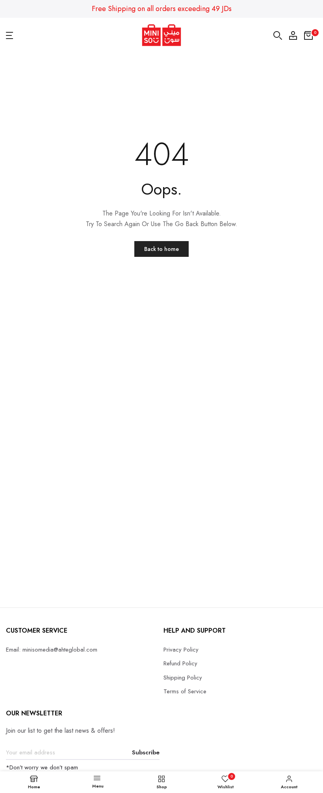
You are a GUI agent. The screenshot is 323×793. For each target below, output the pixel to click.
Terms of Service (184, 691)
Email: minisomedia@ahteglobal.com (51, 649)
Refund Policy (180, 663)
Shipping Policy (182, 677)
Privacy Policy (181, 649)
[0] (308, 35)
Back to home (161, 249)
